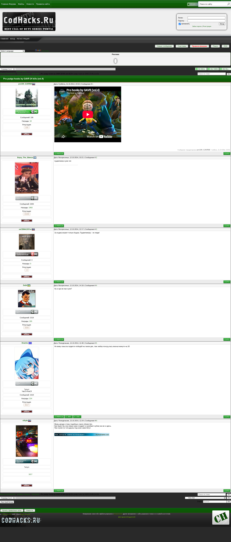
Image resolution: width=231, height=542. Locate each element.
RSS (225, 46)
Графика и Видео (23, 74)
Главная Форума (8, 4)
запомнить (185, 24)
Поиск (215, 46)
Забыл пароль (197, 26)
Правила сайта (43, 4)
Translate (45, 51)
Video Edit (35, 74)
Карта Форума (25, 514)
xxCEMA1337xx (25, 229)
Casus (19, 71)
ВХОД (12, 39)
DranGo (25, 343)
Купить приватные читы (11, 510)
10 (31, 121)
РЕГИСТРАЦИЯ (23, 39)
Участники (182, 46)
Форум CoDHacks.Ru (7, 74)
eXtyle (25, 420)
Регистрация (207, 26)
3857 (30, 474)
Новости (30, 4)
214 (30, 398)
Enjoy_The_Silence (25, 157)
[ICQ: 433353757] (77, 416)
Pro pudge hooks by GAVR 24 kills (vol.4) (55, 74)
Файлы (21, 4)
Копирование (118, 514)
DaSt (25, 285)
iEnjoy (24, 71)
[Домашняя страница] (68, 416)
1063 (31, 208)
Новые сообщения (164, 46)
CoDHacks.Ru (6, 514)
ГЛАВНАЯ (4, 39)
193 (30, 321)
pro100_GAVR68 (25, 84)
